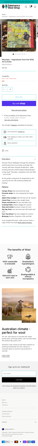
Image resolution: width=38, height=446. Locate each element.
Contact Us (5, 405)
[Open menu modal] (35, 7)
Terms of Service (6, 416)
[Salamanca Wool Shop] (11, 6)
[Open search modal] (26, 7)
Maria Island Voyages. (25, 222)
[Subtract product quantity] (4, 89)
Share (6, 150)
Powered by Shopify (7, 436)
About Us (4, 402)
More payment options (19, 110)
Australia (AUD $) (9, 429)
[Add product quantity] (10, 89)
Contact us (21, 131)
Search (4, 400)
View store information (11, 120)
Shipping (14, 125)
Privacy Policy (6, 413)
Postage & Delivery (7, 411)
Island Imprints (7, 64)
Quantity (5, 85)
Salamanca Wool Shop (18, 432)
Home (3, 14)
